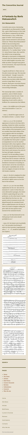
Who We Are (7, 391)
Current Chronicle (9, 383)
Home (5, 374)
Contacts (6, 389)
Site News (6, 376)
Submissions (7, 387)
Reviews (6, 385)
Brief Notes (7, 380)
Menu (4, 9)
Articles (6, 378)
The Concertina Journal (12, 5)
